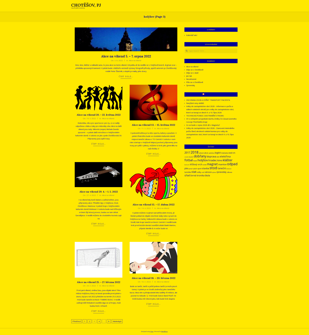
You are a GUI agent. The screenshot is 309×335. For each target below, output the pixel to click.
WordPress (164, 331)
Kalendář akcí (191, 35)
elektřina (225, 156)
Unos (152, 331)
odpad (232, 163)
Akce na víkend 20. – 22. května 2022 (99, 114)
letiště (205, 165)
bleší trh (232, 153)
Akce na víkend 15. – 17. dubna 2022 (154, 204)
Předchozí (76, 321)
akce (206, 153)
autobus (211, 153)
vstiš (203, 172)
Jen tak (189, 76)
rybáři (195, 169)
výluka (214, 172)
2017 (187, 152)
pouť (190, 169)
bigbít (218, 152)
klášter (227, 160)
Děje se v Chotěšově (194, 69)
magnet (212, 164)
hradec (212, 160)
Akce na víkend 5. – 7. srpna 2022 (126, 56)
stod (213, 167)
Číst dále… (126, 76)
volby (199, 172)
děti (218, 157)
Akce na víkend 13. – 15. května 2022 (153, 124)
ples (186, 168)
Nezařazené (191, 79)
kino (219, 160)
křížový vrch (196, 164)
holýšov (203, 160)
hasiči (195, 161)
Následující (117, 321)
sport (199, 168)
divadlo (191, 157)
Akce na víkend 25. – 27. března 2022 (98, 282)
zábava (229, 172)
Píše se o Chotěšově (194, 82)
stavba (205, 168)
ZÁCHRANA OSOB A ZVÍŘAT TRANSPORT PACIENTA (208, 100)
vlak (194, 172)
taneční (222, 168)
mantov (222, 164)
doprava (211, 156)
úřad (187, 175)
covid (186, 157)
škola (207, 175)
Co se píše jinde (212, 94)
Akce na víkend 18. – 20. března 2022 (153, 278)
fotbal (188, 160)
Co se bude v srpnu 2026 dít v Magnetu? (203, 125)
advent (201, 153)
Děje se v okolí (192, 73)
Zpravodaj (190, 85)
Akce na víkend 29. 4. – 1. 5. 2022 (98, 191)
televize (228, 169)
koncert (187, 165)
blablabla (224, 153)
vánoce (208, 172)
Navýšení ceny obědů (195, 103)
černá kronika (197, 175)
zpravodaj (221, 172)
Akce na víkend (135, 60)
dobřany (200, 156)
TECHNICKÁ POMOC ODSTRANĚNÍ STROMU (205, 115)
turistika (187, 172)
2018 (194, 152)
